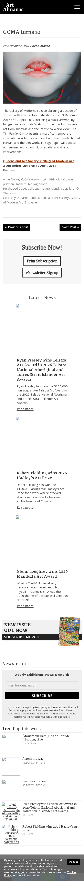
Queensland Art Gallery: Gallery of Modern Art (38, 161)
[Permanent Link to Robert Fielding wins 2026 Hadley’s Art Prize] (42, 443)
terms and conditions (63, 707)
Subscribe (42, 695)
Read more (25, 409)
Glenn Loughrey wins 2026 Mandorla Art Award (42, 574)
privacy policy (40, 707)
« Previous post (16, 227)
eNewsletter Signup (42, 272)
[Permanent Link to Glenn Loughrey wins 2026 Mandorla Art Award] (42, 541)
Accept (73, 861)
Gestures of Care (34, 781)
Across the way (32, 758)
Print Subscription (42, 261)
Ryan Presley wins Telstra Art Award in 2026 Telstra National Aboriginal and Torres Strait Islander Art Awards (41, 370)
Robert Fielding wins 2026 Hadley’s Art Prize (42, 475)
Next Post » (70, 227)
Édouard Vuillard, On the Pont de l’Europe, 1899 (46, 738)
